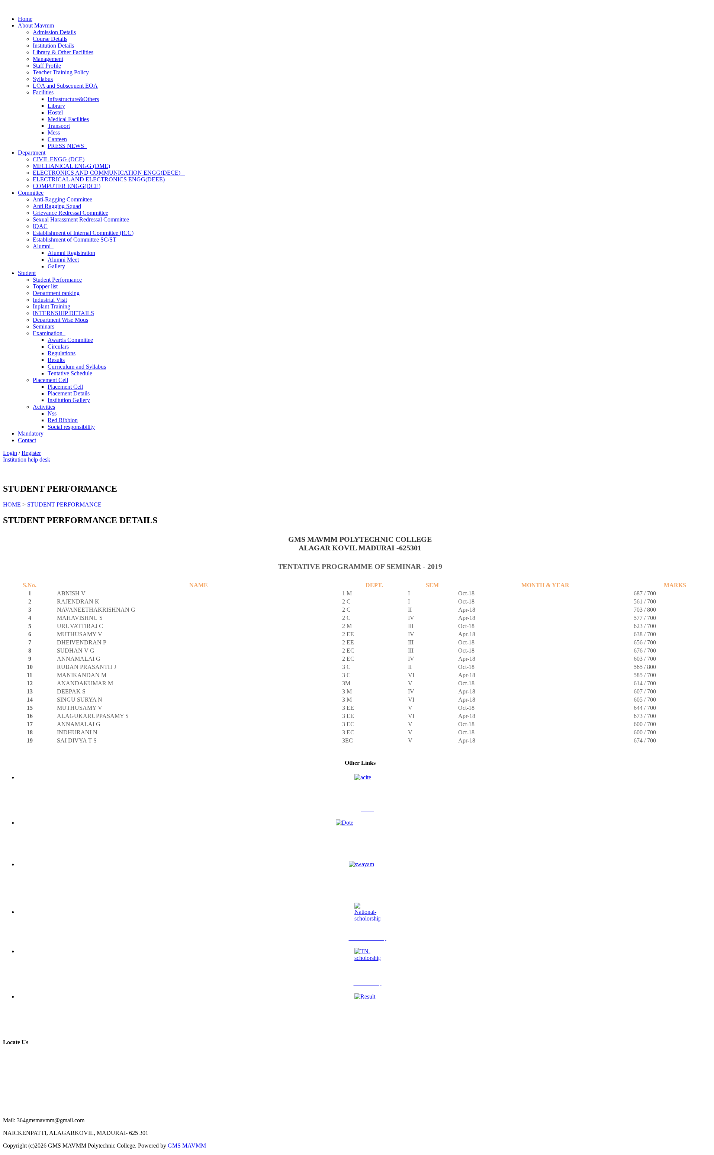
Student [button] (27, 273)
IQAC (40, 226)
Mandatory (31, 433)
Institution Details (53, 45)
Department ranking (56, 293)
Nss (52, 413)
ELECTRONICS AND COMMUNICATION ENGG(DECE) (109, 172)
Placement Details (69, 393)
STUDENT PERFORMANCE (64, 504)
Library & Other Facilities (63, 52)
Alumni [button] (43, 246)
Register (31, 453)
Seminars (43, 326)
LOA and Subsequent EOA (65, 85)
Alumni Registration (71, 253)
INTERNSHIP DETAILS (63, 313)
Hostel (55, 112)
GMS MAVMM (187, 1145)
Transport (59, 126)
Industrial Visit (50, 300)
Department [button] (31, 152)
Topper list (45, 286)
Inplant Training (51, 306)
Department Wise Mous (60, 320)
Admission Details (54, 32)
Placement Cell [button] (50, 380)
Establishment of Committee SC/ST (74, 239)
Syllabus (43, 79)
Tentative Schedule (70, 373)
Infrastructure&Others (73, 99)
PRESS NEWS (67, 146)
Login (10, 453)
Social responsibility (71, 427)
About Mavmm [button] (36, 25)
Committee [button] (31, 193)
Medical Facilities (68, 119)
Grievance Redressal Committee (70, 213)
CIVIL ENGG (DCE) (58, 159)
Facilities (45, 92)
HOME (12, 504)
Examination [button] (49, 333)
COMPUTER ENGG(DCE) (66, 186)
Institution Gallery (69, 400)
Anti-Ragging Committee (62, 199)
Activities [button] (44, 407)
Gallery (56, 266)
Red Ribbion (63, 420)
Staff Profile (47, 65)
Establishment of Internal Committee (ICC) (83, 233)
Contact (27, 440)
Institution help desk (26, 459)
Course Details (50, 39)
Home (25, 19)
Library (56, 106)
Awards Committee (70, 340)
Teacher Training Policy (61, 72)
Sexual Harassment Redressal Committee (81, 219)
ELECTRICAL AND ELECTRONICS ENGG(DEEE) (101, 179)
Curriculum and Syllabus (77, 366)
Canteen (57, 139)
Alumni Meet (63, 259)
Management (48, 59)
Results (56, 360)
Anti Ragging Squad (57, 206)
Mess (54, 132)
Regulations (61, 353)
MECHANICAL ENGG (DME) (71, 166)
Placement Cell (65, 387)
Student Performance (57, 279)
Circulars (58, 346)
